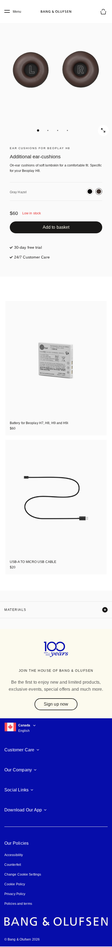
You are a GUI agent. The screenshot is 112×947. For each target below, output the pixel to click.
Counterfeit (12, 865)
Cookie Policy (14, 884)
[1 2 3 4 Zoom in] (56, 75)
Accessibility (13, 855)
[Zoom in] (103, 130)
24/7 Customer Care (32, 257)
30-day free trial (28, 247)
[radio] (89, 191)
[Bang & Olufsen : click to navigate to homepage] (56, 11)
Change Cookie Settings (22, 874)
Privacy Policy (14, 894)
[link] (56, 227)
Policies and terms (18, 904)
